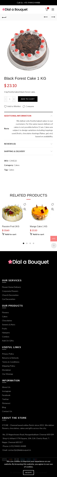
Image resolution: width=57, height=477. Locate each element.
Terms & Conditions (10, 362)
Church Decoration (10, 295)
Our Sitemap (7, 374)
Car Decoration (8, 299)
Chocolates (7, 320)
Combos (5, 336)
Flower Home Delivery (11, 287)
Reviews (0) (10, 144)
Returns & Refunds (10, 358)
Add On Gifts (8, 340)
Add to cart (28, 99)
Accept (28, 472)
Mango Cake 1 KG (38, 226)
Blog (4, 407)
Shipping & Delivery (14, 151)
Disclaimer (6, 370)
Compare (30, 106)
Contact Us (7, 411)
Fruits (4, 328)
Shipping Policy (8, 366)
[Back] (4, 17)
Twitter (5, 399)
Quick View (24, 209)
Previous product (45, 17)
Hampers (6, 332)
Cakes (17, 165)
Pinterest (6, 403)
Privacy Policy (8, 354)
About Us (6, 387)
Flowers (5, 312)
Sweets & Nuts (8, 324)
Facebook (6, 395)
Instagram (6, 391)
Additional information (17, 116)
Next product (52, 17)
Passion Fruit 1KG (10, 226)
